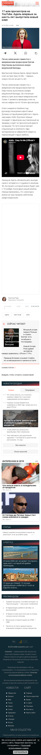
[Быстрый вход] (32, 3)
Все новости (21, 445)
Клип (28, 315)
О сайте (29, 703)
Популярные (30, 390)
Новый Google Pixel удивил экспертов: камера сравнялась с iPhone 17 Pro (19, 350)
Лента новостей (20, 452)
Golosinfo (7, 3)
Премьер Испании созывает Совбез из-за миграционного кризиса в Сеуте (20, 359)
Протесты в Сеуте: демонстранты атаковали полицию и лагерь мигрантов (21, 627)
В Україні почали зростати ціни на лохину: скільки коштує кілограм (21, 615)
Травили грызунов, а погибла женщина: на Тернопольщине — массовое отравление (22, 603)
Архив (28, 699)
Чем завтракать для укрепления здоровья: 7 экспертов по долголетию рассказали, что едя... (21, 438)
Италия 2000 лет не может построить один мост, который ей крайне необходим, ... (20, 563)
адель (7, 315)
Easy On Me (17, 315)
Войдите (5, 375)
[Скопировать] (36, 53)
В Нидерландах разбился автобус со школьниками (20, 609)
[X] (15, 53)
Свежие (11, 390)
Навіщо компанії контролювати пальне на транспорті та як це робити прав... (18, 533)
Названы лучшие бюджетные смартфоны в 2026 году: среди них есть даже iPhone (22, 405)
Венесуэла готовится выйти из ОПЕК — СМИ (21, 621)
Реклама (29, 706)
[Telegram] (5, 53)
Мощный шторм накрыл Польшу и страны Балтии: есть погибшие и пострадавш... (29, 336)
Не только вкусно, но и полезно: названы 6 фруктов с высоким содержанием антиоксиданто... (19, 397)
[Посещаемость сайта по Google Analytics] (24, 641)
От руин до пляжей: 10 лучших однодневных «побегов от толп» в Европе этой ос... (18, 585)
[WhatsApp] (25, 53)
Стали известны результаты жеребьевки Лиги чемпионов (18, 431)
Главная (29, 693)
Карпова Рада (13, 298)
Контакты (29, 709)
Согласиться (20, 752)
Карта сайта (30, 713)
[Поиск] (28, 3)
